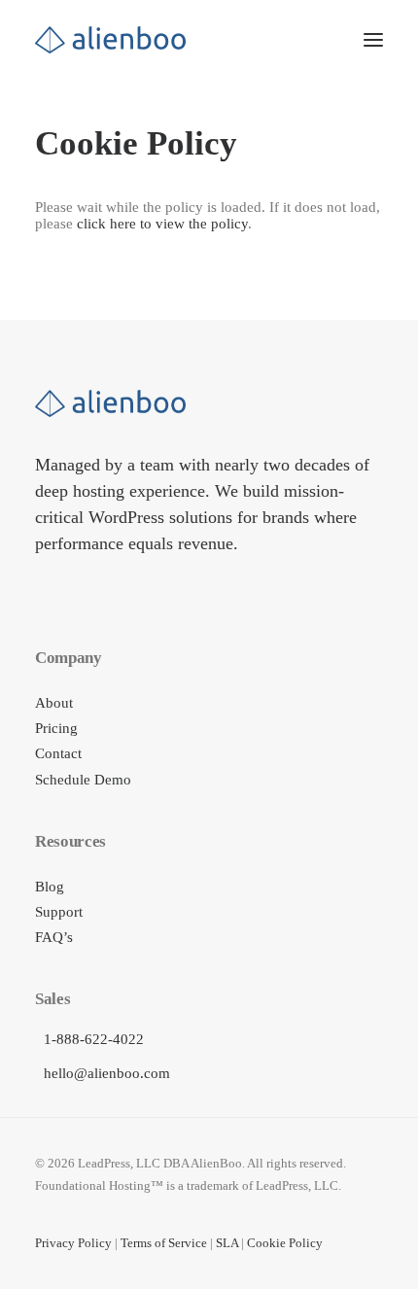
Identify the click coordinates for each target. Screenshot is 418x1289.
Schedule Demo (83, 779)
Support (59, 912)
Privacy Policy (73, 1243)
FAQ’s (54, 937)
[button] (373, 40)
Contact (58, 753)
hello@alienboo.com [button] (107, 1073)
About (54, 703)
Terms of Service (164, 1243)
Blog (49, 886)
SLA (227, 1243)
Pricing (56, 728)
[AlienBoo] (110, 39)
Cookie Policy (285, 1243)
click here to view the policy (162, 223)
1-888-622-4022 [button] (94, 1039)
